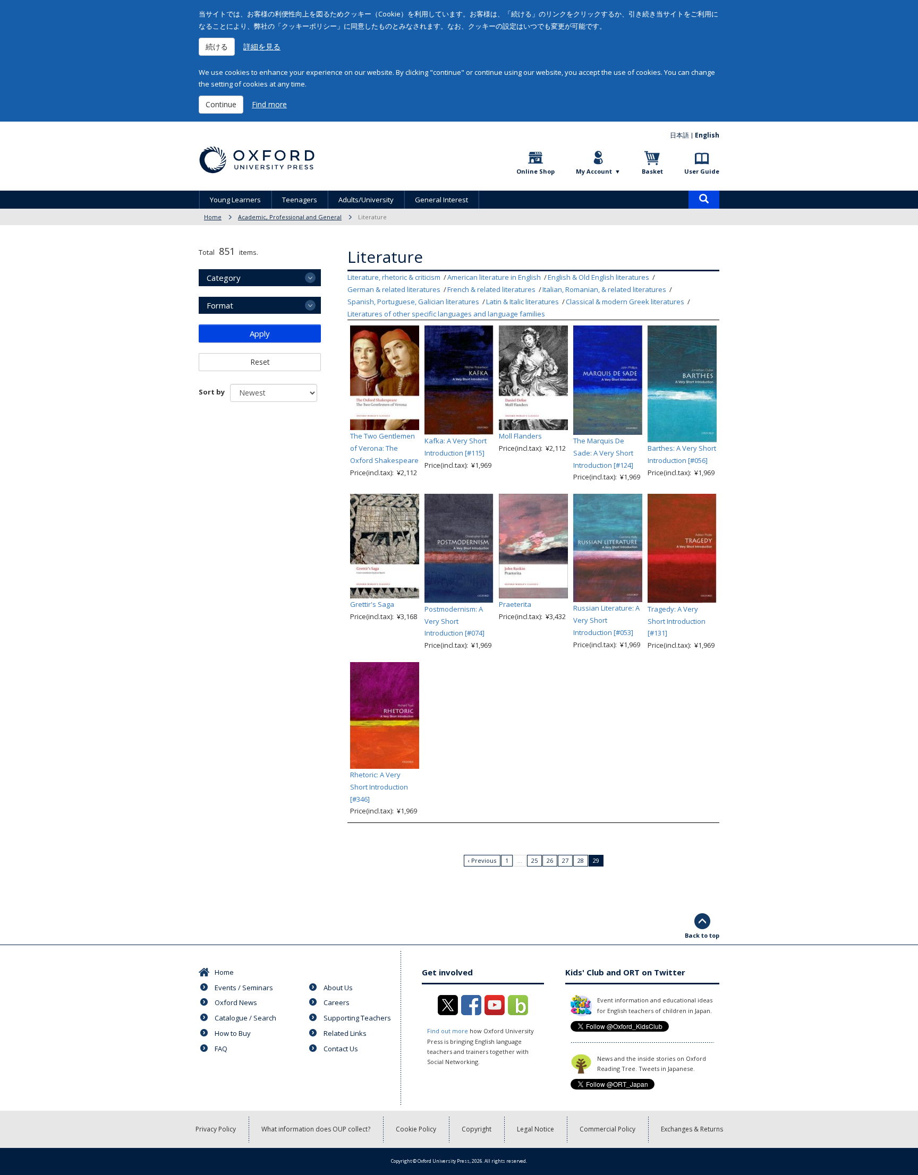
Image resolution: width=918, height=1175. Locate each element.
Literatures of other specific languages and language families (446, 314)
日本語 (679, 135)
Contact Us (341, 1048)
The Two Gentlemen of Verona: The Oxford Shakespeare (384, 448)
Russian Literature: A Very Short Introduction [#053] (606, 620)
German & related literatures (393, 289)
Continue (221, 104)
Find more (269, 104)
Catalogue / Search (245, 1018)
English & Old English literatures (598, 277)
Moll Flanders (520, 436)
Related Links (345, 1033)
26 (550, 860)
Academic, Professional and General (290, 217)
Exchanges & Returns (692, 1129)
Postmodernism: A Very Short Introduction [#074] (454, 621)
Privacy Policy (216, 1129)
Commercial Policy (607, 1129)
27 (565, 860)
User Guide (701, 171)
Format (220, 305)
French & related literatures (491, 289)
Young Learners (235, 199)
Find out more (447, 1031)
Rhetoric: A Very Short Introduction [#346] (379, 787)
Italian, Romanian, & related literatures (604, 289)
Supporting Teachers (357, 1018)
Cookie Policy (416, 1129)
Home (213, 217)
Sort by (212, 392)
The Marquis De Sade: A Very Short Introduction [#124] (603, 453)
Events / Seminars (244, 987)
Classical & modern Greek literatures (625, 301)
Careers (337, 1002)
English (707, 135)
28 (580, 860)
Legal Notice (535, 1129)
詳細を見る (261, 46)
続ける (217, 46)
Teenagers (299, 199)
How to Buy (233, 1033)
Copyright (476, 1129)
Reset (260, 362)
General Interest (441, 199)
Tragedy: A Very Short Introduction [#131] (677, 621)
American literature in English (494, 277)
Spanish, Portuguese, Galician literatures (413, 301)
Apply (260, 333)
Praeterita (515, 604)
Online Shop (535, 171)
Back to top (702, 935)
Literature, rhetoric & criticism (393, 277)
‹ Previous (482, 860)
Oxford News (236, 1002)
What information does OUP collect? (315, 1129)
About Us (338, 987)
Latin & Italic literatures (522, 301)
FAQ (221, 1048)
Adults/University (366, 199)
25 (534, 860)
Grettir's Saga (372, 604)
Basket (652, 171)
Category (224, 277)
